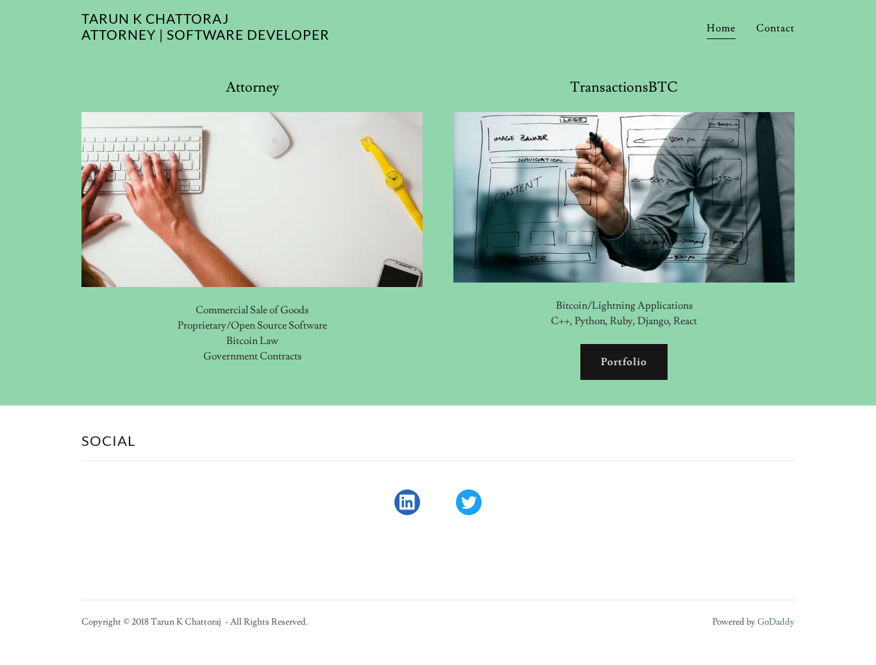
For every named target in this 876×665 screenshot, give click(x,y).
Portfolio (624, 362)
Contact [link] (775, 28)
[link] (205, 36)
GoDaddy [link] (776, 622)
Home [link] (721, 28)
